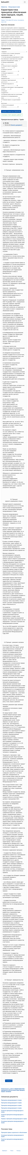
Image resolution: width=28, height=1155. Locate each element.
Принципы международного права (11, 1100)
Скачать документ (16, 125)
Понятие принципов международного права (12, 1111)
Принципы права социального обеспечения (14, 1132)
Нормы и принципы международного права (14, 1118)
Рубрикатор (4, 6)
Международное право (14, 6)
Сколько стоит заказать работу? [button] (12, 115)
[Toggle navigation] (25, 2)
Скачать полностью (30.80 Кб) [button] (11, 111)
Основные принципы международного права (12, 1122)
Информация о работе (13, 1090)
